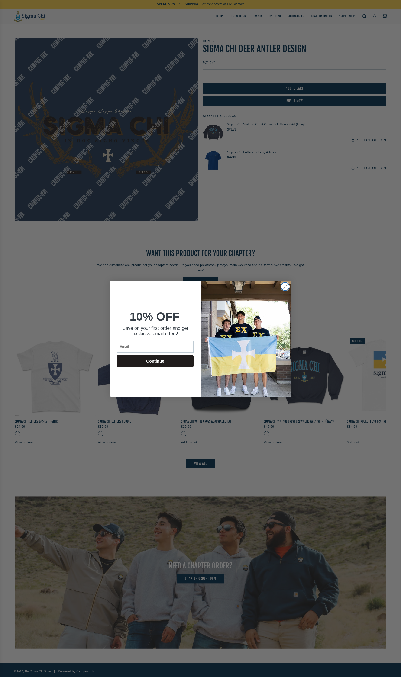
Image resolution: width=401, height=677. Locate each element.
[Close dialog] (285, 286)
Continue (155, 361)
